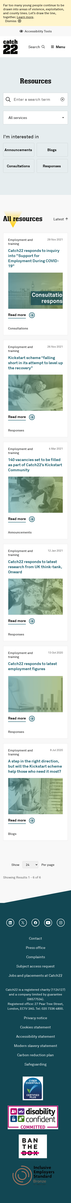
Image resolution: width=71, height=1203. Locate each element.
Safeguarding (35, 1064)
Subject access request (35, 966)
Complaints (35, 957)
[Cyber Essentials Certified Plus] (33, 1088)
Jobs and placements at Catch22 (35, 975)
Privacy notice (35, 1018)
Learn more (25, 17)
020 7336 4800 (52, 1008)
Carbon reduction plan (35, 1055)
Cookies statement (35, 1027)
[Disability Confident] (33, 1117)
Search (34, 47)
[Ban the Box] (33, 1146)
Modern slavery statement (35, 1045)
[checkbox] (18, 150)
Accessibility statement (35, 1036)
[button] (35, 117)
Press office (35, 947)
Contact (35, 938)
